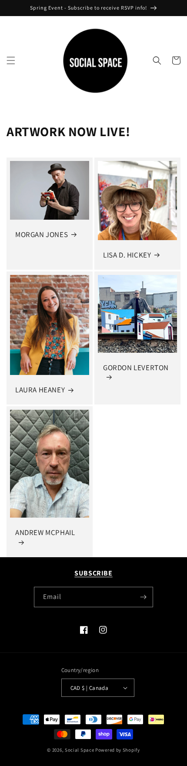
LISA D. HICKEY (127, 255)
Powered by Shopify (117, 750)
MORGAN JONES (41, 234)
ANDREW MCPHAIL (45, 532)
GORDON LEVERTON (136, 367)
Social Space (79, 750)
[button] (10, 60)
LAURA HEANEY (40, 390)
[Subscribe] (143, 597)
